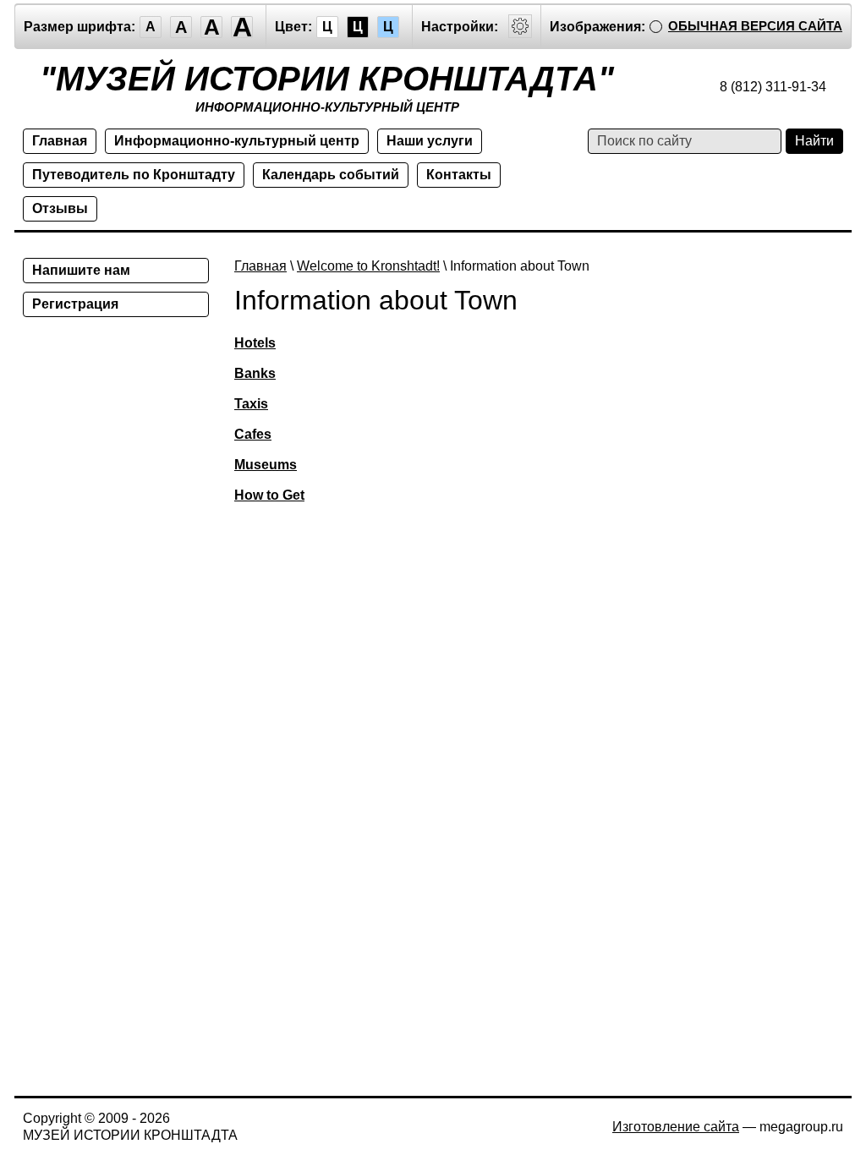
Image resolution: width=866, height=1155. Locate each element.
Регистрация (75, 304)
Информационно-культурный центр (236, 141)
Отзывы (60, 208)
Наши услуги (429, 141)
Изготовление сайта (675, 1126)
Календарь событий (330, 174)
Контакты (458, 174)
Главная (59, 141)
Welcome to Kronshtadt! (368, 266)
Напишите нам (81, 270)
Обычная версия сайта (755, 26)
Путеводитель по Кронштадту (133, 174)
